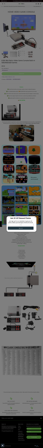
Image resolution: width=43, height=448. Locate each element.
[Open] (2, 445)
